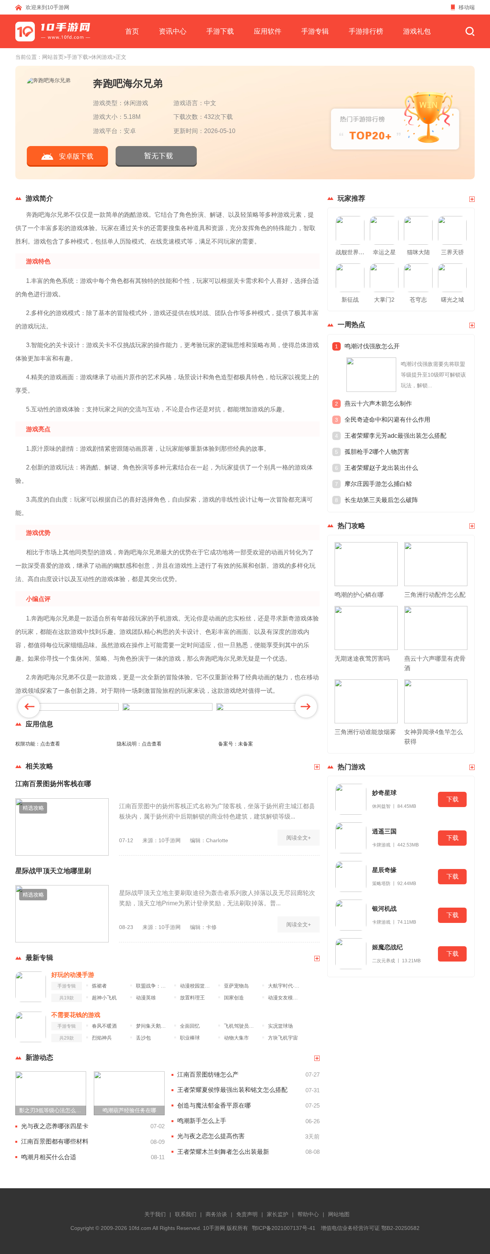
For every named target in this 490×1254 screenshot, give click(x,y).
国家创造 (234, 998)
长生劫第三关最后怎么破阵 (381, 500)
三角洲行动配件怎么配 (435, 594)
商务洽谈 (216, 1214)
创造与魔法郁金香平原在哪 (214, 1105)
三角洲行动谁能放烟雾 (365, 732)
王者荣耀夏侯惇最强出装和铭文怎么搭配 (232, 1090)
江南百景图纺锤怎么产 (207, 1074)
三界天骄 (452, 252)
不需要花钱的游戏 (75, 1015)
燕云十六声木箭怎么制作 (378, 403)
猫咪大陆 (418, 252)
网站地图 (339, 1214)
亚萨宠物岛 (236, 986)
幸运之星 (384, 252)
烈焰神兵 (102, 1038)
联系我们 (185, 1214)
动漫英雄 (146, 998)
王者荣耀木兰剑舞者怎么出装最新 (223, 1151)
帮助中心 (308, 1214)
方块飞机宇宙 (283, 1038)
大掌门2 (384, 299)
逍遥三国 (384, 831)
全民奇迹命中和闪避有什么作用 (387, 419)
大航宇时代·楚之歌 (285, 986)
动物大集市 (236, 1038)
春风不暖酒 (104, 1026)
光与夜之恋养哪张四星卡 (54, 1126)
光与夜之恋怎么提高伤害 (211, 1136)
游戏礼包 (417, 31)
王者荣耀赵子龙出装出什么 (381, 468)
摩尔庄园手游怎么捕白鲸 (378, 484)
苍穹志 (418, 299)
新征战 (350, 299)
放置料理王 (192, 998)
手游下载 (220, 31)
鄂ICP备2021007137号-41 (283, 1228)
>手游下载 (76, 57)
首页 (132, 31)
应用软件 (267, 31)
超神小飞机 (104, 998)
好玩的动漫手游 (72, 974)
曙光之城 (452, 299)
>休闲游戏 (100, 57)
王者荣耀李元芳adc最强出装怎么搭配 (395, 435)
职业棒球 (190, 1038)
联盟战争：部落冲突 (153, 986)
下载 (452, 799)
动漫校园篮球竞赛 (197, 986)
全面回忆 (190, 1026)
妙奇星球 (384, 792)
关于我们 (155, 1214)
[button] (29, 707)
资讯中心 (172, 31)
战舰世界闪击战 (350, 252)
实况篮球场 (280, 1026)
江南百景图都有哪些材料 (54, 1141)
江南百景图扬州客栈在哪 (53, 784)
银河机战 (384, 908)
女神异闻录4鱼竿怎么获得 (433, 737)
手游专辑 (315, 31)
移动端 (467, 7)
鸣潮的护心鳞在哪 (359, 594)
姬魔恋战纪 (387, 947)
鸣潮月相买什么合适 (48, 1157)
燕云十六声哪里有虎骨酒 (435, 663)
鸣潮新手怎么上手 (201, 1121)
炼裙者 (99, 986)
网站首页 (53, 57)
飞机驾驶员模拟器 (241, 1026)
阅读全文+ (298, 838)
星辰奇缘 (384, 870)
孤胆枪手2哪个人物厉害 (377, 451)
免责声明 (247, 1214)
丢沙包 (143, 1038)
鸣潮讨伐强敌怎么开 (372, 346)
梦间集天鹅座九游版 (153, 1026)
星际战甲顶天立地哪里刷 (53, 871)
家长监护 (277, 1214)
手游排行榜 (366, 31)
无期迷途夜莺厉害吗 (362, 658)
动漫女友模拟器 (285, 998)
